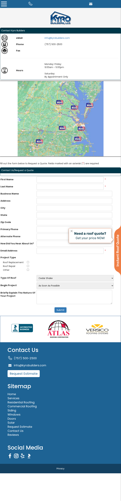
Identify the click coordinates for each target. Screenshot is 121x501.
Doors (12, 419)
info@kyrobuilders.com (57, 38)
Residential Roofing (21, 402)
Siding (12, 410)
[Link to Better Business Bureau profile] (22, 329)
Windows (14, 414)
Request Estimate (24, 373)
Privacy (60, 468)
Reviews (13, 435)
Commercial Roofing (22, 406)
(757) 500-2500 (25, 358)
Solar (11, 423)
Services (13, 398)
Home (12, 394)
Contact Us (15, 431)
